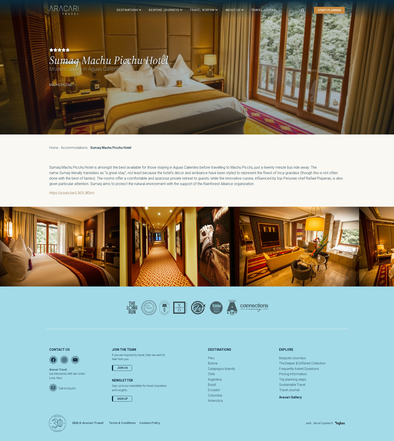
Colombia (215, 395)
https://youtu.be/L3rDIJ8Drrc (72, 193)
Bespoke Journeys (292, 358)
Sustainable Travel (292, 385)
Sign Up (122, 398)
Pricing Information (293, 374)
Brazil (212, 385)
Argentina (215, 379)
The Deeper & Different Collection (302, 363)
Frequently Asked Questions (299, 369)
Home (53, 148)
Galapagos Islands (221, 369)
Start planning (329, 10)
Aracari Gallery (290, 397)
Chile (211, 374)
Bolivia (213, 363)
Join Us (122, 367)
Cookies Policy (149, 422)
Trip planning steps (292, 379)
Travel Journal (289, 390)
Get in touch (67, 388)
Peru (211, 358)
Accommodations (74, 148)
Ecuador (214, 390)
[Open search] (302, 10)
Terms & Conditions (122, 422)
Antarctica (215, 400)
